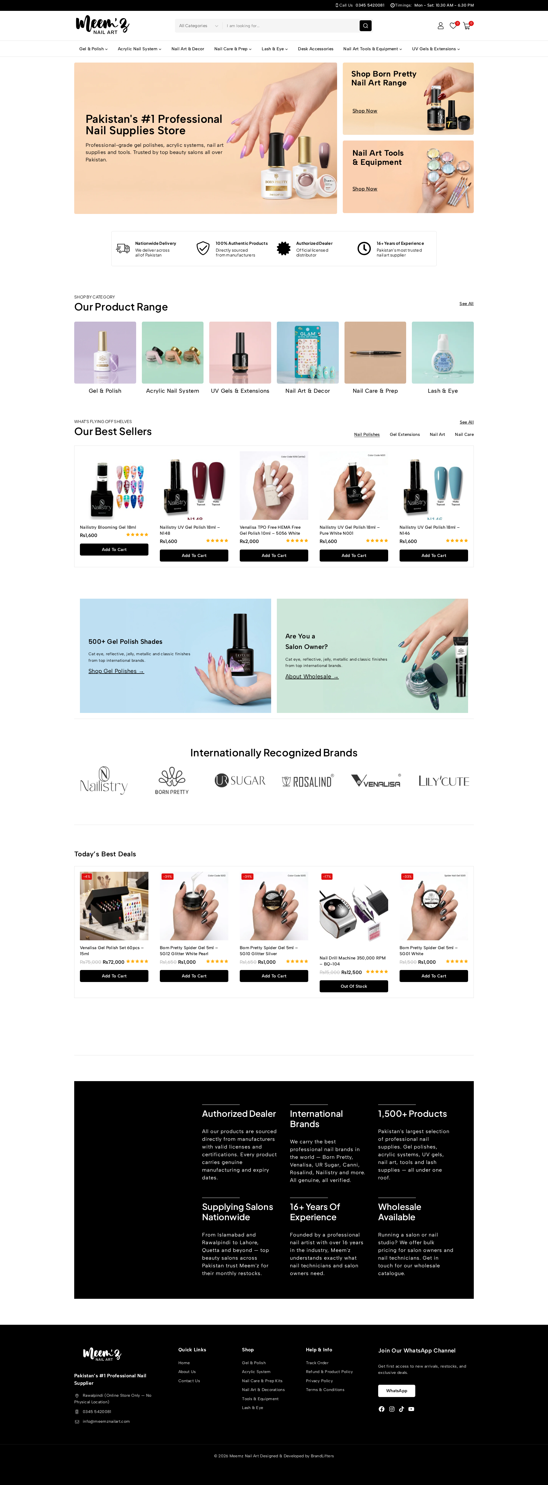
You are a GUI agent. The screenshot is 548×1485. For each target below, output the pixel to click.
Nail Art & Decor (188, 48)
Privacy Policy (319, 1380)
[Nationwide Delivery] (123, 248)
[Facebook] (381, 1409)
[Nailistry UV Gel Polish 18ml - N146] (434, 485)
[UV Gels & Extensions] (240, 353)
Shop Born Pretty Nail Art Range (384, 78)
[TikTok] (401, 1409)
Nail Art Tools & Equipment (378, 157)
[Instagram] (391, 1409)
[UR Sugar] (240, 780)
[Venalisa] (376, 780)
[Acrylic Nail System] (173, 353)
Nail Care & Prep (375, 390)
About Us (187, 1371)
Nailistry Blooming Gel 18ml (108, 527)
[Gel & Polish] (105, 353)
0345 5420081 (97, 1411)
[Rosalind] (308, 780)
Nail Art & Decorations (263, 1389)
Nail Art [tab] (437, 434)
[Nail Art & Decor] (308, 353)
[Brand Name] (444, 780)
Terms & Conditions (325, 1389)
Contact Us (189, 1380)
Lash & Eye (443, 390)
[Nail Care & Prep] (375, 353)
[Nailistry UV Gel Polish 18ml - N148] (194, 485)
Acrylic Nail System (172, 390)
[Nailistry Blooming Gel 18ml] (114, 485)
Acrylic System (256, 1371)
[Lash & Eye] (443, 353)
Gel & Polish (105, 390)
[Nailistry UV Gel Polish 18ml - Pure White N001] (354, 485)
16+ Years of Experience (400, 243)
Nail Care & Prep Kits (262, 1380)
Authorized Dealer (314, 243)
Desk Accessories (315, 48)
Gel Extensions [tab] (405, 434)
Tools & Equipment (260, 1398)
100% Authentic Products (242, 243)
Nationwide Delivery (155, 243)
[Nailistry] (104, 780)
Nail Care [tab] (464, 434)
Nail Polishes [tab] (367, 434)
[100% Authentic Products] (203, 248)
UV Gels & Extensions (240, 390)
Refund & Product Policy (329, 1371)
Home (184, 1362)
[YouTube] (411, 1409)
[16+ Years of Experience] (364, 248)
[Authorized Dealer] (284, 248)
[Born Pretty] (172, 780)
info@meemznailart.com (106, 1421)
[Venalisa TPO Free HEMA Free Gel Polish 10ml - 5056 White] (274, 485)
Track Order (317, 1362)
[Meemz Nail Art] (102, 25)
